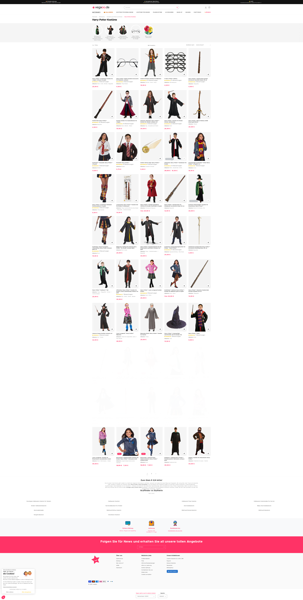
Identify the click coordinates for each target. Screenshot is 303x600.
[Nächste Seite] (155, 473)
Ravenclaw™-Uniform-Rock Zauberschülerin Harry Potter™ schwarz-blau (149, 459)
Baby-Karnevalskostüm (264, 505)
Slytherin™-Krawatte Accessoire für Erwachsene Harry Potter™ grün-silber (175, 378)
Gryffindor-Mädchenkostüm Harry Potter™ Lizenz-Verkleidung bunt (149, 378)
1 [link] (147, 473)
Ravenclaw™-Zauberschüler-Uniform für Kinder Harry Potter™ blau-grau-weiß (127, 458)
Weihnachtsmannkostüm (189, 510)
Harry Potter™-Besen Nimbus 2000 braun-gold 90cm (198, 121)
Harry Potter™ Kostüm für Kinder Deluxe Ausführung (173, 121)
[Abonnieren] (164, 547)
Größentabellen (145, 558)
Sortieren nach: (190, 45)
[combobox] (151, 7)
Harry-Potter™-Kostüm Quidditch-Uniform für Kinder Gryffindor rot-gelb (151, 205)
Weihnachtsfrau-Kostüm (114, 510)
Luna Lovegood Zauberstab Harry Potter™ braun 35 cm (125, 418)
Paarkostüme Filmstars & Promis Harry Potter (123, 37)
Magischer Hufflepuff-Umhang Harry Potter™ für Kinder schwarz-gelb (126, 247)
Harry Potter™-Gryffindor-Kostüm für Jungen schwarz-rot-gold (102, 79)
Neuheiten (169, 565)
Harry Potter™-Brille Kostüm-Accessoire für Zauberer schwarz (127, 79)
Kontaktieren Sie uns (147, 570)
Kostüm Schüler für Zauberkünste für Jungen (126, 121)
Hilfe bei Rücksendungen (148, 563)
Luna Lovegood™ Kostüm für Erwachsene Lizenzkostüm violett (101, 458)
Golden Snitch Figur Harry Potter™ (150, 162)
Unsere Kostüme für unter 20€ (175, 558)
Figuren (169, 560)
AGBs (117, 565)
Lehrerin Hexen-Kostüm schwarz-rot (102, 333)
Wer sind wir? (120, 563)
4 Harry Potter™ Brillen (170, 78)
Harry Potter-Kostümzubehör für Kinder (136, 37)
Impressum (119, 567)
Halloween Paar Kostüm (189, 501)
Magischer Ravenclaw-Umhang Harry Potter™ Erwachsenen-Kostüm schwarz (103, 418)
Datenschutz (119, 558)
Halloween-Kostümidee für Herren (264, 501)
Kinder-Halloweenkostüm (38, 505)
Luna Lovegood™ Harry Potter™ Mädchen (125, 334)
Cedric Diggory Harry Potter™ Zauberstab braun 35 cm (100, 378)
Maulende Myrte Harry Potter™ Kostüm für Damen (151, 334)
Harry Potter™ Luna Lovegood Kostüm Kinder (151, 291)
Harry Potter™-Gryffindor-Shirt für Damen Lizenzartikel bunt (173, 418)
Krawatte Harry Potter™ (122, 162)
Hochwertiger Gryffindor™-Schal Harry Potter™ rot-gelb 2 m (199, 163)
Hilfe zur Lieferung (146, 565)
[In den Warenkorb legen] (112, 74)
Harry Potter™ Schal (194, 333)
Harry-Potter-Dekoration (148, 37)
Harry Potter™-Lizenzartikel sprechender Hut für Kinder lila (173, 334)
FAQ (142, 560)
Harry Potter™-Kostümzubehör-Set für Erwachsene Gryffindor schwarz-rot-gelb (150, 248)
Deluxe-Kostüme (171, 563)
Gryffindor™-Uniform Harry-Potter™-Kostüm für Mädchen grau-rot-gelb (174, 291)
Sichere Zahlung (145, 567)
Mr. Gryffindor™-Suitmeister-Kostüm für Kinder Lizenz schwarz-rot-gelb (151, 418)
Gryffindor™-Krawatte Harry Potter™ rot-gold (102, 163)
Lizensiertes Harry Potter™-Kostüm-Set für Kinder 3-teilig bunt (127, 205)
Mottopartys (170, 567)
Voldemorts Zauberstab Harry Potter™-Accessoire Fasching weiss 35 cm (199, 247)
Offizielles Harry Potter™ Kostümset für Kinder (175, 163)
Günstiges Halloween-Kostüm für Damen (39, 501)
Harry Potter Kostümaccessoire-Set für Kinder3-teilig (199, 418)
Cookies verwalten (146, 574)
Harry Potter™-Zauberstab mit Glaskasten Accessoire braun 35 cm (174, 205)
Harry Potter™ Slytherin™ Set (100, 290)
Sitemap (118, 560)
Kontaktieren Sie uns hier (175, 530)
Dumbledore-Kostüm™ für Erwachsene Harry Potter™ (199, 378)
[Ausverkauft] (184, 158)
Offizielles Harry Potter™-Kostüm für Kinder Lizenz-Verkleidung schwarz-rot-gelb (127, 291)
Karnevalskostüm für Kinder (114, 505)
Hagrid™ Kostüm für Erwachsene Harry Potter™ (199, 458)
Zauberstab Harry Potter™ (99, 120)
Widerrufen (144, 572)
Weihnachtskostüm (264, 510)
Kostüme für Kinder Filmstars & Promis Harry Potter (110, 38)
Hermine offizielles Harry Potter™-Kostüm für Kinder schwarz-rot (150, 121)
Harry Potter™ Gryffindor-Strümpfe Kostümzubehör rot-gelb (102, 205)
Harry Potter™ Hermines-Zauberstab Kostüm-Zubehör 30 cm (199, 291)
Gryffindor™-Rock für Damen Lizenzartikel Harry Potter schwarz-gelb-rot (102, 248)
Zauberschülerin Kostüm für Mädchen (150, 78)
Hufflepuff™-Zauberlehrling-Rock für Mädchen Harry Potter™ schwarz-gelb (126, 378)
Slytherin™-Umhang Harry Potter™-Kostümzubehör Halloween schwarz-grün (174, 459)
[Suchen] (177, 7)
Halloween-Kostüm (114, 501)
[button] (96, 12)
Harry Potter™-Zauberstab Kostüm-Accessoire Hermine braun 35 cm (198, 79)
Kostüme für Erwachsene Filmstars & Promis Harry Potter (97, 38)
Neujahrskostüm (39, 514)
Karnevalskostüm (189, 505)
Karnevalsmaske (39, 510)
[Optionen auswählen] (160, 74)
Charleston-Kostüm (114, 514)
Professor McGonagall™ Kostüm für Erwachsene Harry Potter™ (198, 205)
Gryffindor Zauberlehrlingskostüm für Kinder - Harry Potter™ (174, 247)
